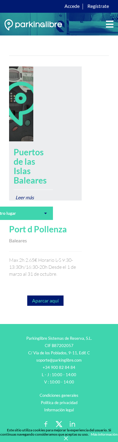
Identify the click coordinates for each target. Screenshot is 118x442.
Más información (104, 434)
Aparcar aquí (45, 300)
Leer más (24, 197)
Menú (109, 24)
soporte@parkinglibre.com (59, 360)
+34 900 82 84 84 (59, 367)
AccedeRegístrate (86, 6)
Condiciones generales (59, 395)
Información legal (59, 409)
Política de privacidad (59, 402)
